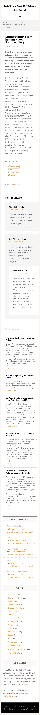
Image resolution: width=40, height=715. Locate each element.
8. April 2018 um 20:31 (16, 242)
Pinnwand (12, 625)
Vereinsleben (13, 642)
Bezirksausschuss (15, 598)
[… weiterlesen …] (11, 368)
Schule (10, 635)
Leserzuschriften (14, 618)
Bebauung (17, 185)
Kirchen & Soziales (15, 608)
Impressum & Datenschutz (26, 709)
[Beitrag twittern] (14, 167)
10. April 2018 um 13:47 (16, 209)
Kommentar (12, 611)
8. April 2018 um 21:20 (20, 273)
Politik (10, 628)
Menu (21, 17)
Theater (13, 645)
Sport (10, 638)
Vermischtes (13, 653)
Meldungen (12, 622)
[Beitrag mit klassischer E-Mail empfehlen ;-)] (13, 175)
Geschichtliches (14, 605)
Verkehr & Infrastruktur (17, 650)
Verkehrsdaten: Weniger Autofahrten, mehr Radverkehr (19, 472)
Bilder (10, 601)
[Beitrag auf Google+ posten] (15, 172)
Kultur (10, 615)
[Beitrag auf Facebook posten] (16, 170)
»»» (25, 685)
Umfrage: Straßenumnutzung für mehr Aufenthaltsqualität (20, 399)
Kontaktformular (9, 696)
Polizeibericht (13, 632)
